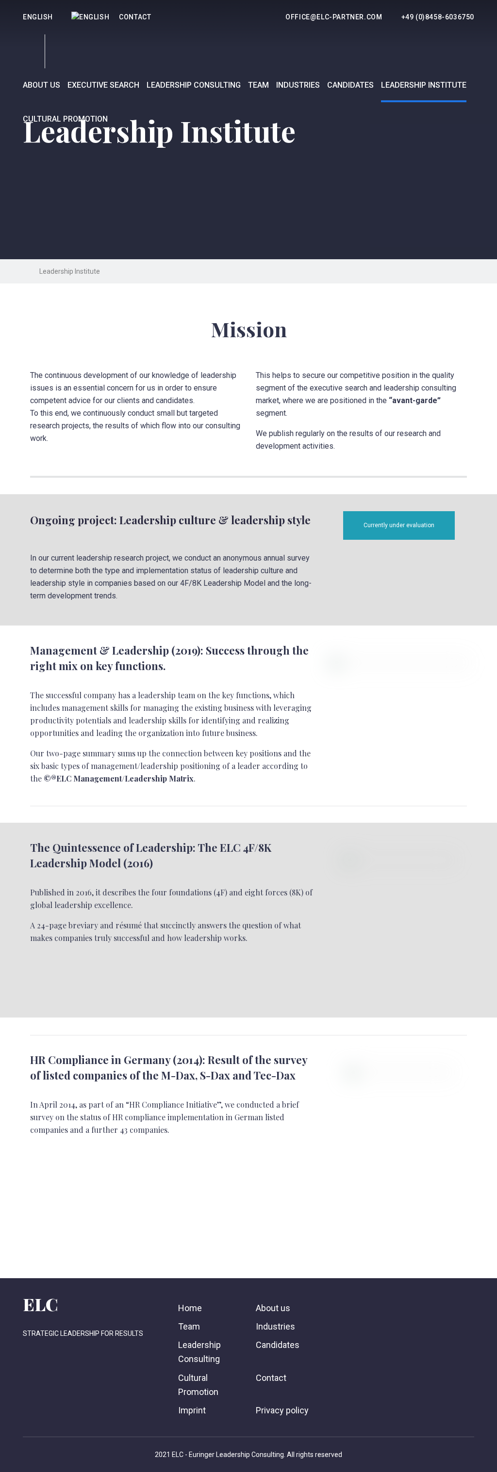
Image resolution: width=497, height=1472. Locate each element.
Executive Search (103, 85)
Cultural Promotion (65, 119)
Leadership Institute (423, 85)
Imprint (192, 1410)
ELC (40, 1303)
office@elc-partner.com (333, 17)
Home (190, 1308)
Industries (298, 85)
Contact (135, 17)
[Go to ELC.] (25, 271)
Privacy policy (282, 1410)
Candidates (350, 85)
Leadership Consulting (194, 85)
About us (41, 85)
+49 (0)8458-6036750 (437, 17)
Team (258, 85)
